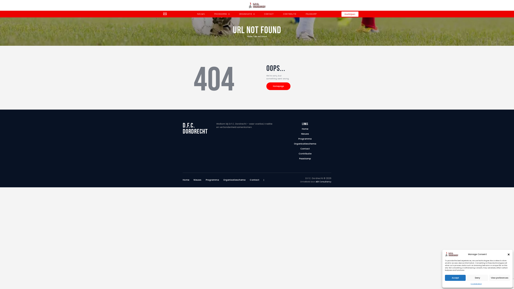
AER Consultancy (323, 181)
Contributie (289, 14)
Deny (477, 277)
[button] (508, 254)
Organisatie (245, 14)
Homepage (278, 86)
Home (250, 36)
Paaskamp (311, 14)
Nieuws (201, 14)
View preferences (499, 277)
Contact (269, 14)
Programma (220, 14)
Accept (455, 277)
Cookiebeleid (476, 284)
